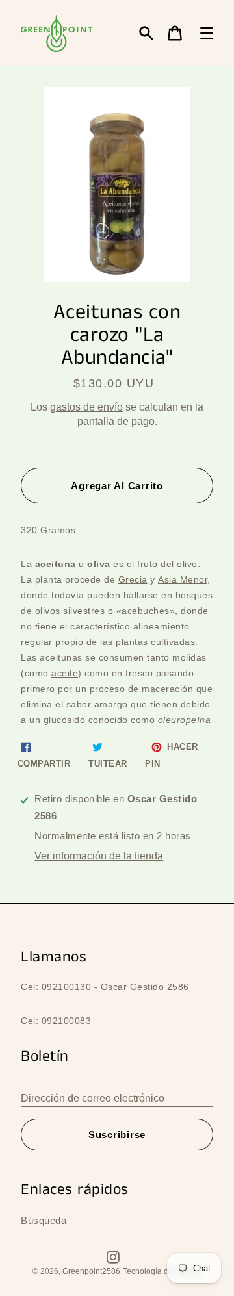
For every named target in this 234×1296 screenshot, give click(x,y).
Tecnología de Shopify (162, 1271)
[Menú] (206, 33)
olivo (187, 564)
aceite (64, 673)
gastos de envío (86, 407)
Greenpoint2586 (91, 1271)
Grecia (133, 579)
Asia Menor (182, 579)
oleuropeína (184, 720)
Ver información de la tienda (98, 855)
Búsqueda (43, 1220)
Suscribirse (117, 1134)
